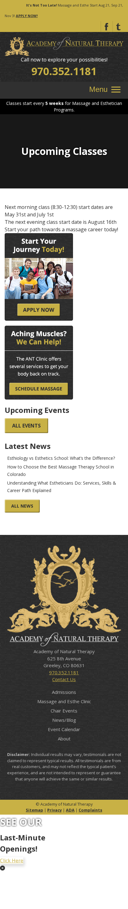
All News (22, 506)
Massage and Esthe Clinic (64, 701)
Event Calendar (64, 729)
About (64, 738)
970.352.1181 (64, 71)
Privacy (54, 810)
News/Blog (64, 720)
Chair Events (64, 711)
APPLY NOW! (27, 15)
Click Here (11, 860)
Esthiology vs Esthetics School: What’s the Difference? (61, 458)
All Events (26, 425)
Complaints (90, 810)
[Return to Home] (64, 46)
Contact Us (64, 679)
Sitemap (34, 810)
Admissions (64, 692)
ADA (70, 810)
